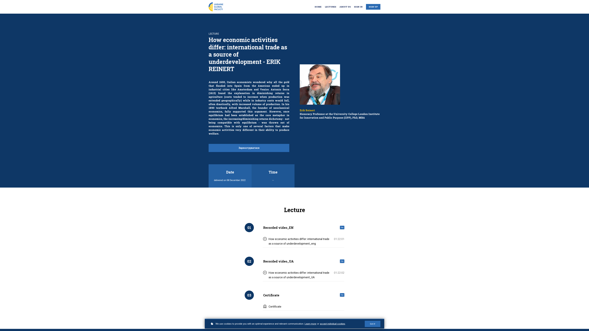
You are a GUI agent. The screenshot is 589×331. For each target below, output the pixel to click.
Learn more (310, 323)
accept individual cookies (332, 323)
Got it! (372, 324)
